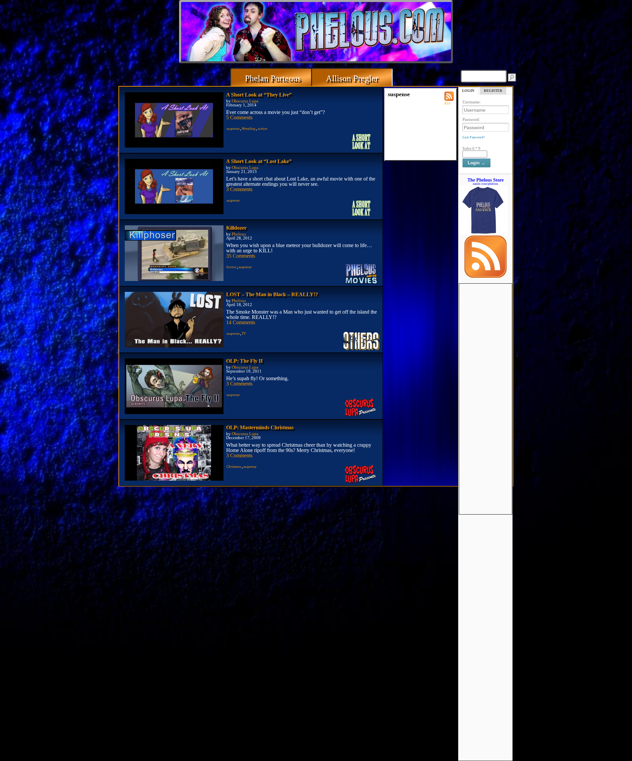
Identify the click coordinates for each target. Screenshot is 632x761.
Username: (471, 101)
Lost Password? (473, 137)
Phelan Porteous (273, 78)
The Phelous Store (485, 180)
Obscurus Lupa (245, 101)
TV (244, 333)
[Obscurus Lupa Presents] (361, 408)
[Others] (361, 341)
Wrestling (248, 128)
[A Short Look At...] (361, 142)
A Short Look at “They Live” (259, 95)
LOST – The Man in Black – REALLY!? (272, 294)
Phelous (239, 234)
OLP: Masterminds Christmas (260, 427)
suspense (233, 128)
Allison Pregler (352, 78)
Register (493, 91)
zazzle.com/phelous (485, 183)
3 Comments (239, 189)
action (262, 128)
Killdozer (236, 228)
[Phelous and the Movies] (361, 275)
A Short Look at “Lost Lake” (259, 161)
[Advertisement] (485, 382)
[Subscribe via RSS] (485, 276)
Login (468, 91)
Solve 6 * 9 (471, 149)
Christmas (233, 466)
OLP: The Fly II (244, 361)
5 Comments (239, 117)
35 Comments (240, 256)
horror (231, 267)
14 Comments (240, 322)
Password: (471, 119)
